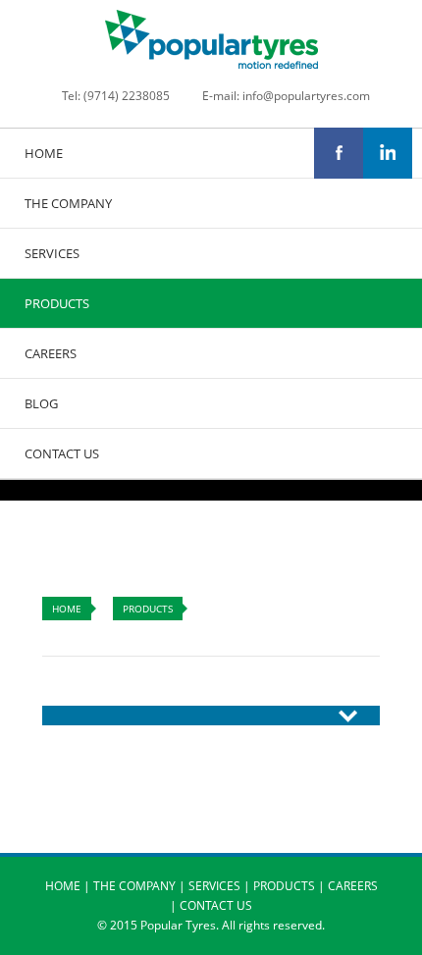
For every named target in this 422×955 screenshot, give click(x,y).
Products (148, 608)
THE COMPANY (68, 203)
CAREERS (51, 353)
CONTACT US (62, 453)
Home (66, 608)
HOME (44, 153)
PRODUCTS (57, 303)
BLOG (41, 403)
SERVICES (52, 253)
